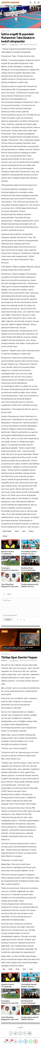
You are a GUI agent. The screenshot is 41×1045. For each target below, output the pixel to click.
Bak (4, 969)
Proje (17, 969)
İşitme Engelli (7, 531)
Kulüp (10, 969)
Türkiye (5, 536)
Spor (23, 531)
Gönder (8, 619)
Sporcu (31, 531)
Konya (17, 531)
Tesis (31, 969)
